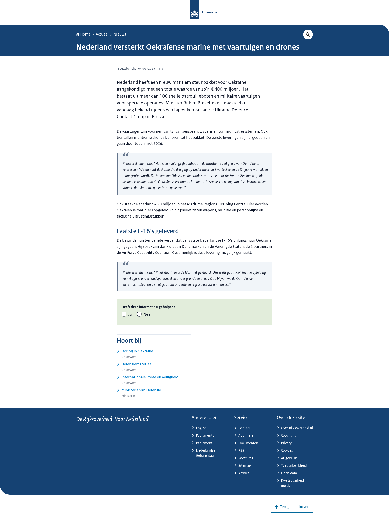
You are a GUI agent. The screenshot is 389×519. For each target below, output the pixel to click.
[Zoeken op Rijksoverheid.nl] (308, 34)
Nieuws (120, 34)
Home (85, 34)
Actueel (102, 34)
